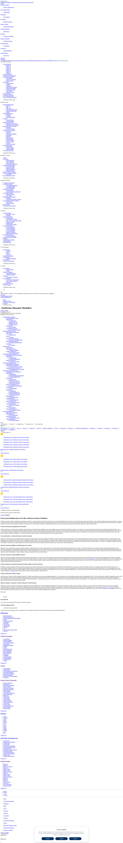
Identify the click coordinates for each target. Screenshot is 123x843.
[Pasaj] (2, 3)
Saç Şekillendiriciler (10, 186)
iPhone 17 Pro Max (7, 766)
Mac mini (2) (9, 333)
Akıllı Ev (5, 627)
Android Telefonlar (7, 74)
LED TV (8, 252)
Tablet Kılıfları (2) (10, 414)
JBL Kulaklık (6, 684)
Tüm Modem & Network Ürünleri (14, 355)
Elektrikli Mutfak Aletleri (9, 165)
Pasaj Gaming (6, 624)
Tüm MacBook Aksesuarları (12, 364)
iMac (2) (8, 336)
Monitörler (8, 131)
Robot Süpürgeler (10, 160)
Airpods (5, 660)
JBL (4, 724)
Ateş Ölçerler (9, 202)
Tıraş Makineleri (10, 190)
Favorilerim (13, 2)
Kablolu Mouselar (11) (14, 392)
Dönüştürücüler (9, 139)
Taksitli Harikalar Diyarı (8, 756)
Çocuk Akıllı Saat (7, 656)
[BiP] (61, 806)
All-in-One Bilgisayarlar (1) (12, 338)
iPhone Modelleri (7, 641)
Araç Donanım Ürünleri (11, 281)
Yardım (26, 2)
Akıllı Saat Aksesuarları (11, 87)
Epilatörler (8, 198)
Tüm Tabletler (9, 347)
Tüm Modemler (12, 357)
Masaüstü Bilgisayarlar (8, 104)
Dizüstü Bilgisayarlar (8, 113)
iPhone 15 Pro (6, 770)
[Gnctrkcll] (61, 815)
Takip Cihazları (9, 80)
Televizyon (5, 654)
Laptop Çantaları (10, 141)
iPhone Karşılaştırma (8, 675)
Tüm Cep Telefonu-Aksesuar (10, 97)
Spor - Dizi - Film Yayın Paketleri (13, 220)
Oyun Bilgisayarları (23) (11, 328)
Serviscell (8, 282)
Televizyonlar (6, 249)
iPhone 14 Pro (6, 775)
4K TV (8, 253)
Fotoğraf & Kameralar (8, 234)
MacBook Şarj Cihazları (11, 123)
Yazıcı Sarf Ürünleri (10, 144)
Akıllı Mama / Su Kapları (12, 277)
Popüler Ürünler (5, 761)
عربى (4, 794)
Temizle (2, 515)
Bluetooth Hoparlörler (11, 258)
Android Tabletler (10, 121)
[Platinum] (61, 803)
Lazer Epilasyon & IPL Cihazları (13, 199)
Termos (8, 270)
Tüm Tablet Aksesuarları (11, 412)
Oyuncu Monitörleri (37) (14, 377)
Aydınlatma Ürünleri (11, 273)
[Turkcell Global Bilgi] (61, 820)
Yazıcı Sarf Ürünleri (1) (11, 408)
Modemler (8, 127)
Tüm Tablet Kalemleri (14, 420)
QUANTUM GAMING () (81, 428)
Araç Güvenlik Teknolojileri (12, 279)
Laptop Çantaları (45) (11, 403)
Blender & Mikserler (11, 169)
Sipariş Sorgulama (21, 2)
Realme (5, 729)
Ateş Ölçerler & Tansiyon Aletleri (11, 200)
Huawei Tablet (6, 704)
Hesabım (7, 5)
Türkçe (5, 791)
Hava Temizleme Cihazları (9, 171)
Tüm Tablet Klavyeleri (14, 417)
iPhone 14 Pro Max (7, 776)
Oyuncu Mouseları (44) (14, 394)
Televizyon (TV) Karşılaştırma (10, 676)
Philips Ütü (5, 695)
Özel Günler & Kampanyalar (9, 738)
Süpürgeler (5, 159)
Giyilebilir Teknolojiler (8, 77)
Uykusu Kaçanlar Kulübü (9, 746)
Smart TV (8, 250)
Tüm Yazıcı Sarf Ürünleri (14, 410)
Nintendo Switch (7, 785)
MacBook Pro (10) (13, 323)
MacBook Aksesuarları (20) (9, 363)
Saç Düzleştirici (6, 659)
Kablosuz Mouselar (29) (14, 393)
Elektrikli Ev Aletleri (24, 60)
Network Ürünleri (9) (11, 360)
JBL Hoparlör (6, 697)
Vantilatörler (9, 174)
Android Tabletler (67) (11, 351)
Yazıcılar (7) (9, 406)
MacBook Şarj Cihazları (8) (12, 365)
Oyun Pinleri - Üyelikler (11, 219)
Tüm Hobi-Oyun (7, 242)
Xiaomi (5, 730)
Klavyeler (8, 132)
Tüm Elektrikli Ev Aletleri (9, 175)
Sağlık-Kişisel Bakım (34, 60)
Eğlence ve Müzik (10, 222)
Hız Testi (5, 631)
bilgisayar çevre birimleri (108, 588)
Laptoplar (8, 116)
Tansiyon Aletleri (10, 203)
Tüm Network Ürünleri (14, 361)
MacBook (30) (9, 319)
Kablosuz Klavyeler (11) (14, 382)
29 (65, 428)
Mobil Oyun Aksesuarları (12, 233)
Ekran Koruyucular (10, 89)
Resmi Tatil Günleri (7, 751)
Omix (4, 726)
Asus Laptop (6, 703)
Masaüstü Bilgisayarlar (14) (9, 331)
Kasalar (8, 112)
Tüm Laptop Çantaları (14, 405)
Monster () (71, 428)
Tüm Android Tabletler (14, 352)
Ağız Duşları (9, 195)
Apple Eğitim (6, 740)
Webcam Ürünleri (10, 140)
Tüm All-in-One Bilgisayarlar (15, 340)
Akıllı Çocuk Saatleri (11, 79)
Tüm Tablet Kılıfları (13, 415)
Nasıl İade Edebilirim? (8, 672)
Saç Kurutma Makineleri (11, 185)
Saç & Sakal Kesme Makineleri (13, 191)
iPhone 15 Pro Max (7, 771)
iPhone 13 (8, 70)
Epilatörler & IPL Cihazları (9, 196)
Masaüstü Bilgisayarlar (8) (12, 341)
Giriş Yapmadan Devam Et (7, 296)
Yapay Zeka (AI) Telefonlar (9, 75)
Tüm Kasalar (12, 345)
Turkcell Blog (6, 626)
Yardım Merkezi (7, 668)
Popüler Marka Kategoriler (9, 680)
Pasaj (4, 299)
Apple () (13, 428)
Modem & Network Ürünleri (9, 126)
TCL (4, 731)
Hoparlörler (8, 135)
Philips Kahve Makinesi (8, 685)
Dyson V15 (6, 783)
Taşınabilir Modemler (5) (14, 359)
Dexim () (25, 428)
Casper (5, 721)
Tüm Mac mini (12, 334)
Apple (4, 716)
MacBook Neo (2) (13, 324)
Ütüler (4, 157)
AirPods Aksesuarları (11, 88)
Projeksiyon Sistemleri (8, 256)
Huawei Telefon (7, 707)
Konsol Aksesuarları (10, 232)
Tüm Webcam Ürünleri (14, 402)
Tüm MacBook (12, 320)
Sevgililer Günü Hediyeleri (9, 747)
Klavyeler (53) (9, 378)
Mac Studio (8, 108)
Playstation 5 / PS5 (10, 214)
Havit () (39, 428)
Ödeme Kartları (6, 241)
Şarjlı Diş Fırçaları (10, 194)
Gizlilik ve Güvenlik (8, 620)
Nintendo (8, 215)
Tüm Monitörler (12, 374)
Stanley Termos (6, 708)
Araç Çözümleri (7, 278)
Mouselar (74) (9, 389)
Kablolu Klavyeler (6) (14, 380)
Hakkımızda (4, 613)
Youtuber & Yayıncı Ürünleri (9, 237)
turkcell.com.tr (4, 1)
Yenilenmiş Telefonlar (8, 94)
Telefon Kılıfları (9, 83)
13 (101, 428)
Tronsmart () (115, 428)
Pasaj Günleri (6, 744)
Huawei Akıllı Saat (7, 694)
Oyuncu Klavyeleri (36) (14, 383)
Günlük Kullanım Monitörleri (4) (16, 375)
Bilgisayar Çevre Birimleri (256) (10, 370)
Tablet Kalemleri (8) (10, 419)
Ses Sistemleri (6, 257)
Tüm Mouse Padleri (13, 397)
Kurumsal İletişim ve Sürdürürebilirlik (11, 618)
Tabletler (5, 118)
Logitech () (63, 428)
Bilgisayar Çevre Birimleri (9, 130)
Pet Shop (5, 276)
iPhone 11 (8, 73)
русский (5, 795)
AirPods (8, 84)
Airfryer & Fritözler (10, 166)
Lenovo (5, 725)
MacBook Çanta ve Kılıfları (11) (13, 368)
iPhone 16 (8, 66)
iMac (7, 107)
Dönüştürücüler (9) (10, 398)
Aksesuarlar (6, 82)
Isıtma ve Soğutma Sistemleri (9, 173)
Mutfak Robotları (10, 168)
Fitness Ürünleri (9, 269)
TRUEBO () (4, 429)
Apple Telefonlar (7, 64)
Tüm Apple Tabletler (13, 350)
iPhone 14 (8, 69)
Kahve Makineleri (10, 170)
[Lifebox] (61, 811)
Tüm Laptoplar (12, 327)
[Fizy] (61, 799)
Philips (4, 727)
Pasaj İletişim (6, 622)
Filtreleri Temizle (4, 310)
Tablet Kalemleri (10, 149)
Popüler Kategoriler (6, 636)
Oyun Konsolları (7, 213)
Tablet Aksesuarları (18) (8, 411)
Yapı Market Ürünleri (8, 283)
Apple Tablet (6, 698)
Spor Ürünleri (6, 268)
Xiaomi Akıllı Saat (7, 700)
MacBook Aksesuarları (8, 122)
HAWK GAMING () (48, 428)
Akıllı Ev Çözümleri (8, 272)
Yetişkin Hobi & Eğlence (9, 239)
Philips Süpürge (7, 690)
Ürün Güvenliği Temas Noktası (10, 671)
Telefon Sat (6, 677)
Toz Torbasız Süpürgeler (11, 164)
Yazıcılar (8, 142)
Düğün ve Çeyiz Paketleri (9, 742)
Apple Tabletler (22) (10, 348)
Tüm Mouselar (12, 391)
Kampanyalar (4, 2)
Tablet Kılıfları (9, 146)
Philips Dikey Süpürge (8, 689)
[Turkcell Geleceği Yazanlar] (61, 825)
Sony (4, 733)
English (5, 792)
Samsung (5, 717)
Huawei (5, 722)
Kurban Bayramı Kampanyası (10, 749)
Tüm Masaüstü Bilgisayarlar (12, 332)
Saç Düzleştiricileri (10, 188)
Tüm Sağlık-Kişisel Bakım (9, 205)
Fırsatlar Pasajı (6, 743)
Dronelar (5, 238)
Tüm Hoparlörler (13, 388)
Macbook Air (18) (13, 322)
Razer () (100, 428)
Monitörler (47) (9, 373)
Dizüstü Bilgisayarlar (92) (9, 317)
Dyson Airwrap (6, 782)
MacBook (8, 114)
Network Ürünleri (10, 128)
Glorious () (32, 428)
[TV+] (61, 808)
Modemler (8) (9, 356)
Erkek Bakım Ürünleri (8, 189)
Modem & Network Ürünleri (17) (11, 354)
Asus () (19, 428)
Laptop (5, 647)
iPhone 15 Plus (6, 769)
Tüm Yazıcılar (12, 407)
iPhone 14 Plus (6, 774)
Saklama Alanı (9, 223)
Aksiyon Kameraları (10, 236)
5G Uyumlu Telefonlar (8, 96)
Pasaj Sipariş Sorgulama (8, 673)
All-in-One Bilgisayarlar (11, 109)
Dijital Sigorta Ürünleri (11, 224)
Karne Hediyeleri (7, 748)
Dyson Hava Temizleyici (9, 693)
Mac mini (8, 105)
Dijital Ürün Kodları (8, 216)
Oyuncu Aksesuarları (8, 225)
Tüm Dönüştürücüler (14, 399)
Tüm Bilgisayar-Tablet (8, 150)
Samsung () (108, 428)
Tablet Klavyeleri (10, 148)
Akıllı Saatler (9, 78)
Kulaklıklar (8, 86)
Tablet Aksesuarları (7, 145)
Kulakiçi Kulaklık (7, 658)
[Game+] (61, 818)
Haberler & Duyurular (8, 617)
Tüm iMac (11, 337)
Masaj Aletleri (6, 204)
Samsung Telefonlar (7, 683)
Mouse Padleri (9, 137)
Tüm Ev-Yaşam (6, 284)
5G (4, 628)
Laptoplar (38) (9, 326)
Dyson (4, 719)
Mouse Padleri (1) (10, 396)
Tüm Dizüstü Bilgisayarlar (12, 318)
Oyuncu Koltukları (10, 230)
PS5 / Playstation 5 (7, 784)
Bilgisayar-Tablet (15, 60)
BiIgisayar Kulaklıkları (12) (12, 384)
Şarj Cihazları (9, 91)
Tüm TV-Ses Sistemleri (8, 261)
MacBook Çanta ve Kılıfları (12, 125)
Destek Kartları (9, 218)
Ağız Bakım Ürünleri (8, 193)
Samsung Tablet (7, 686)
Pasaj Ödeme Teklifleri (8, 752)
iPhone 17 (8, 65)
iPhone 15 (8, 68)
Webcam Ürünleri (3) (11, 401)
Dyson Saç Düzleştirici (8, 688)
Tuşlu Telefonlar (7, 93)
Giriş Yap (3, 5)
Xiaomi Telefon (6, 699)
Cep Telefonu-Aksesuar (6, 60)
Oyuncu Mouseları (10, 228)
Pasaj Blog (31, 2)
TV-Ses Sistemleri (48, 60)
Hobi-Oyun (41, 60)
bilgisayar (13, 570)
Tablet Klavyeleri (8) (11, 416)
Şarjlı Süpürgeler (10, 161)
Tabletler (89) (6, 346)
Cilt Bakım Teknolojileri (8, 182)
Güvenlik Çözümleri (10, 274)
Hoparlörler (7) (9, 387)
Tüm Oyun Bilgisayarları (14, 329)
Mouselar (8, 136)
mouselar (91, 558)
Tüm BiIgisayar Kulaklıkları (15, 385)
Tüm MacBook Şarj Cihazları (15, 366)
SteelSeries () (5, 428)
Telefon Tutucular (10, 92)
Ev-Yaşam (55, 60)
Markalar (9, 2)
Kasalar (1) (8, 343)
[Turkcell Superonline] (61, 801)
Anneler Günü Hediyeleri (9, 753)
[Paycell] (61, 813)
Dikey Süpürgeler (10, 162)
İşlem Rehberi (6, 669)
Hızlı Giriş (3, 294)
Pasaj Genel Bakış (7, 615)
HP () (56, 428)
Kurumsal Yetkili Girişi (6, 297)
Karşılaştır (7, 515)
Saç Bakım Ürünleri (7, 184)
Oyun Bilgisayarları (10, 117)
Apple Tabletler (9, 120)
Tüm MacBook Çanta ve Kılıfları (16, 369)
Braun (4, 720)
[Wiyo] (61, 823)
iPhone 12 (8, 71)
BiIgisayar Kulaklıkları (11, 134)
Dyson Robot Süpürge (8, 706)
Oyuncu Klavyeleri (10, 227)
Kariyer (5, 619)
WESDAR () (12, 429)
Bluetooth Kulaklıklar (8, 645)
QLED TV (8, 254)
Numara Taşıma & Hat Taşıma (10, 629)
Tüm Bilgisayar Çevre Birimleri (13, 371)
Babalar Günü (6, 754)
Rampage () (93, 428)
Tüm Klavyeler (12, 379)
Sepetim (3, 59)
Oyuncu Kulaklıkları (11, 229)
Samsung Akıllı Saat (8, 702)
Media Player (6, 259)
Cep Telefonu (6, 639)
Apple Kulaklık (6, 691)
